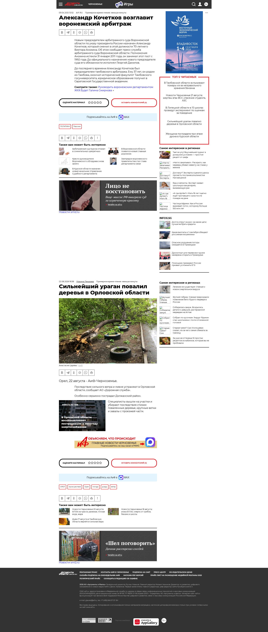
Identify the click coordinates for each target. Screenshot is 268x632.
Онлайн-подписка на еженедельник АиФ (100, 575)
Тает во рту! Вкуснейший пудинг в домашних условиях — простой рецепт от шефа (189, 154)
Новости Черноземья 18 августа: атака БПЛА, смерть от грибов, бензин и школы (136, 511)
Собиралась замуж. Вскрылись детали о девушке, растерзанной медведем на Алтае (189, 309)
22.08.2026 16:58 (66, 281)
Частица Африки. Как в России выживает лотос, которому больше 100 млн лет (190, 206)
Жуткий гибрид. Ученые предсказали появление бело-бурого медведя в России (191, 299)
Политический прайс (90, 579)
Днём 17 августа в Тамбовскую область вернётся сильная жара (87, 520)
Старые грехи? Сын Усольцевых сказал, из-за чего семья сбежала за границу (190, 330)
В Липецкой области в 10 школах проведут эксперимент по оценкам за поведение (184, 110)
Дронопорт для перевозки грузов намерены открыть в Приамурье (188, 254)
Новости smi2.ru (69, 212)
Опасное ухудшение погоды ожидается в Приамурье (185, 243)
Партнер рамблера (122, 620)
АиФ (80, 365)
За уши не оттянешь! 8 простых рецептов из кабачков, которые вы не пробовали (191, 340)
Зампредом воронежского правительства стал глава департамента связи (134, 161)
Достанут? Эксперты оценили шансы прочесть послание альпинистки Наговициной (191, 175)
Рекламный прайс (88, 572)
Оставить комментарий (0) (134, 103)
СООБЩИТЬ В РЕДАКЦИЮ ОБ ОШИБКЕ (121, 579)
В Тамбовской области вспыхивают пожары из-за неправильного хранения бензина (184, 86)
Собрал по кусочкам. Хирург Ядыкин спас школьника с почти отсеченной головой (191, 320)
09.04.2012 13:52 (66, 12)
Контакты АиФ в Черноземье (115, 572)
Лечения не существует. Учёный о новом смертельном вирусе (189, 288)
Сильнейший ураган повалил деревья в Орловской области (184, 122)
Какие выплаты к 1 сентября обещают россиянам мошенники (190, 233)
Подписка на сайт (141, 572)
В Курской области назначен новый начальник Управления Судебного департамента (87, 171)
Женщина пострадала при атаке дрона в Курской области (184, 135)
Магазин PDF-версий (133, 575)
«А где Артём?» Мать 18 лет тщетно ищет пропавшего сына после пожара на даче (189, 195)
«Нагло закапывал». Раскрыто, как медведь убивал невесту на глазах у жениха (190, 165)
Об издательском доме (180, 572)
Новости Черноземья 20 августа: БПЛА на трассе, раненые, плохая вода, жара (88, 511)
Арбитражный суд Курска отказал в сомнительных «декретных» (88, 150)
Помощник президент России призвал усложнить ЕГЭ (186, 264)
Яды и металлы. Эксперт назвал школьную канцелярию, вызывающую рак (188, 185)
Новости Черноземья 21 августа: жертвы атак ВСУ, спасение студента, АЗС (184, 98)
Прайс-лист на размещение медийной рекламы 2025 (176, 575)
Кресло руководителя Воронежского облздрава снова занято (88, 161)
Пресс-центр (160, 572)
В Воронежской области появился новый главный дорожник (133, 151)
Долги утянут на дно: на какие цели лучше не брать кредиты (189, 223)
